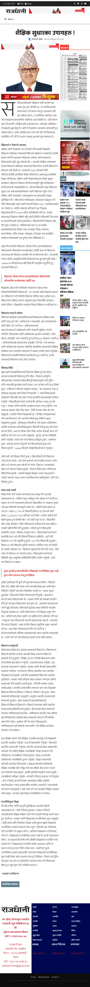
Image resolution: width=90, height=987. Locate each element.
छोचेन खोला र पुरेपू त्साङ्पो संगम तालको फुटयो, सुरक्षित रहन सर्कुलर (80, 304)
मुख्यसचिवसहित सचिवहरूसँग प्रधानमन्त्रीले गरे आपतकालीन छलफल (80, 363)
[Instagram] (82, 3)
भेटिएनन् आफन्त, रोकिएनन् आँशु (78, 319)
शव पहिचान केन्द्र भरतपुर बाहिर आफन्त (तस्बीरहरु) (80, 347)
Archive (29, 3)
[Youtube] (85, 3)
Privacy (33, 977)
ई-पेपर (21, 3)
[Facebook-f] (75, 3)
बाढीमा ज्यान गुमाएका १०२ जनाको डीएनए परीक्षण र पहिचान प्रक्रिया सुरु (66, 206)
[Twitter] (78, 3)
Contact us (55, 977)
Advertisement (43, 977)
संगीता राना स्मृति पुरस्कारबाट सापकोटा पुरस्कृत (66, 236)
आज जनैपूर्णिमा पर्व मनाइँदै (79, 333)
